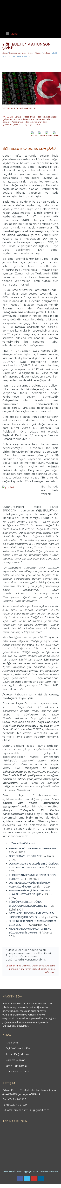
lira (22, 969)
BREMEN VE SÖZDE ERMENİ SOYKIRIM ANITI (32, 848)
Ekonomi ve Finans (17, 53)
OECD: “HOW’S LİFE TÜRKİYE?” (25, 856)
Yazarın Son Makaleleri (23, 843)
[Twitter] (27, 1178)
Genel (30, 53)
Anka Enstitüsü (23, 965)
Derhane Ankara (33, 1186)
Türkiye (46, 53)
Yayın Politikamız (16, 1065)
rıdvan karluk (31, 969)
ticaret (42, 969)
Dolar (35, 965)
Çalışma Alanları (15, 1059)
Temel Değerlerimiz (18, 1054)
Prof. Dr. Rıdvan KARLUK (23, 108)
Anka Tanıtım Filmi (17, 1071)
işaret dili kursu (51, 1186)
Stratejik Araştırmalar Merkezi (29, 116)
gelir (17, 969)
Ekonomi (50, 965)
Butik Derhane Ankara (12, 1186)
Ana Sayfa (12, 1042)
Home (5, 53)
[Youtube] (34, 1178)
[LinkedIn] (41, 1178)
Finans (10, 969)
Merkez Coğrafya (23, 124)
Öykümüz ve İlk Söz (18, 1048)
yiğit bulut (50, 972)
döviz (41, 965)
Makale (38, 53)
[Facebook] (20, 1178)
